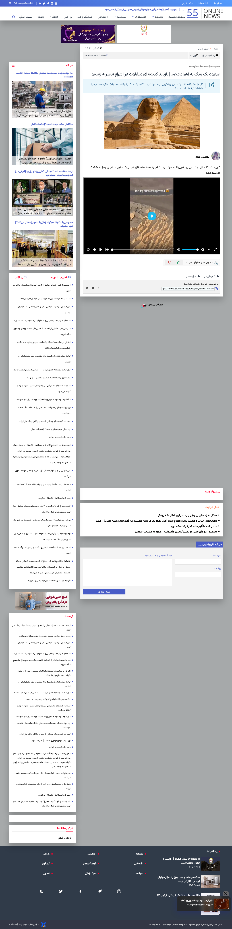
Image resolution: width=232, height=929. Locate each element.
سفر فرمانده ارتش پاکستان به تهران (54, 498)
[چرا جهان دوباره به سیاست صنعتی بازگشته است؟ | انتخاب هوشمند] (42, 99)
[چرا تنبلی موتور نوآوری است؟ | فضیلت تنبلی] (42, 146)
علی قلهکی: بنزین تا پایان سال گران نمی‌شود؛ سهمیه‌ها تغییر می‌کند (43, 473)
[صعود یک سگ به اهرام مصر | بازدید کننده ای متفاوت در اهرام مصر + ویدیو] (93, 288)
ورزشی (69, 17)
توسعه (160, 17)
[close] (226, 893)
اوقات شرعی (187, 3)
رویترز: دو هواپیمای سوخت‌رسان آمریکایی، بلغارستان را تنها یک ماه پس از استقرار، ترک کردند (42, 522)
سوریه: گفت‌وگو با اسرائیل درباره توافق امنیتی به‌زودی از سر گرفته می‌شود (44, 388)
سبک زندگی (26, 17)
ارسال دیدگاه (104, 592)
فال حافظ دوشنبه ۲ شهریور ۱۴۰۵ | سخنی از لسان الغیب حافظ (42, 369)
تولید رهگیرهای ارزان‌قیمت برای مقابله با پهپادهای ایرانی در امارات (44, 358)
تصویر (47, 873)
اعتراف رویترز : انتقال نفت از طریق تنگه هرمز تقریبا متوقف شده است (42, 550)
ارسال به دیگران (209, 55)
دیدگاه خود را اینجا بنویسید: (158, 555)
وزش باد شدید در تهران (60, 437)
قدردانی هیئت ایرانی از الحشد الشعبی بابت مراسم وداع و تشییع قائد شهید (42, 331)
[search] (13, 17)
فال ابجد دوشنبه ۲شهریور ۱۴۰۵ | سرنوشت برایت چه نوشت (196, 902)
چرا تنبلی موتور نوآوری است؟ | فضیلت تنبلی (52, 124)
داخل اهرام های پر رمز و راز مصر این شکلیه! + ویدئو (188, 515)
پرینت (193, 55)
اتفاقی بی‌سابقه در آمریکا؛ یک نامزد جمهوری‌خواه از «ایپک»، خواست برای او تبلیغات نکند (43, 345)
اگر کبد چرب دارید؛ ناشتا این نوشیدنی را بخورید (49, 580)
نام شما (217, 555)
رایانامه (217, 568)
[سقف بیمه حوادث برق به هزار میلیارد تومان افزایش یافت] (210, 881)
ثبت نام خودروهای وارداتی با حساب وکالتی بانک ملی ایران (45, 421)
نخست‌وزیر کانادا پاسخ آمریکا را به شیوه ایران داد (48, 377)
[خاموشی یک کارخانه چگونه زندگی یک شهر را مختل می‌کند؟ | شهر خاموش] (42, 248)
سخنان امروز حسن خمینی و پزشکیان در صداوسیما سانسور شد (41, 320)
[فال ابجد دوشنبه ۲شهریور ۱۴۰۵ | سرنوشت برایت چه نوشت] (221, 904)
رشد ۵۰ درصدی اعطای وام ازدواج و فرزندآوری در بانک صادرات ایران (43, 487)
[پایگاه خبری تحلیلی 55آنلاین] (205, 13)
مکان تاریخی (210, 276)
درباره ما (218, 3)
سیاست (122, 17)
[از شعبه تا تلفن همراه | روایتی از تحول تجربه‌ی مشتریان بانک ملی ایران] (210, 864)
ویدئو (42, 17)
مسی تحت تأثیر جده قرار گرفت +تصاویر (194, 526)
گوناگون (54, 17)
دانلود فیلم (64, 838)
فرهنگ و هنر (85, 17)
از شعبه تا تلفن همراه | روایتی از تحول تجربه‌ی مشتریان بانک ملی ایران (143, 9)
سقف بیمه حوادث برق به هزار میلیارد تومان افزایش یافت (45, 298)
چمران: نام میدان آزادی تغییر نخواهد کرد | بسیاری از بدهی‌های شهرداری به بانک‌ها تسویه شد (42, 536)
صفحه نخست (176, 17)
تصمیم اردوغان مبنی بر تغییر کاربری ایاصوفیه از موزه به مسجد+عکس (176, 532)
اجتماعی (103, 17)
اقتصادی (141, 17)
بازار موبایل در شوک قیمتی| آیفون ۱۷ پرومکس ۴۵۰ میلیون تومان (44, 309)
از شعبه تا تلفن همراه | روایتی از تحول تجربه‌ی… (181, 861)
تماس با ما (203, 3)
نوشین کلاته (202, 157)
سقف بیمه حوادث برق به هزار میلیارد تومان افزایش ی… (178, 879)
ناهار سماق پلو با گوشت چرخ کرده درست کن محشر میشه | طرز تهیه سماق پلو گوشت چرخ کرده (42, 509)
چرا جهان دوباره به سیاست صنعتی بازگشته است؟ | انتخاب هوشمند (44, 410)
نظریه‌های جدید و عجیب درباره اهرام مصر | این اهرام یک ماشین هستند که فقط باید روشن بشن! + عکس (156, 521)
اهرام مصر (192, 276)
